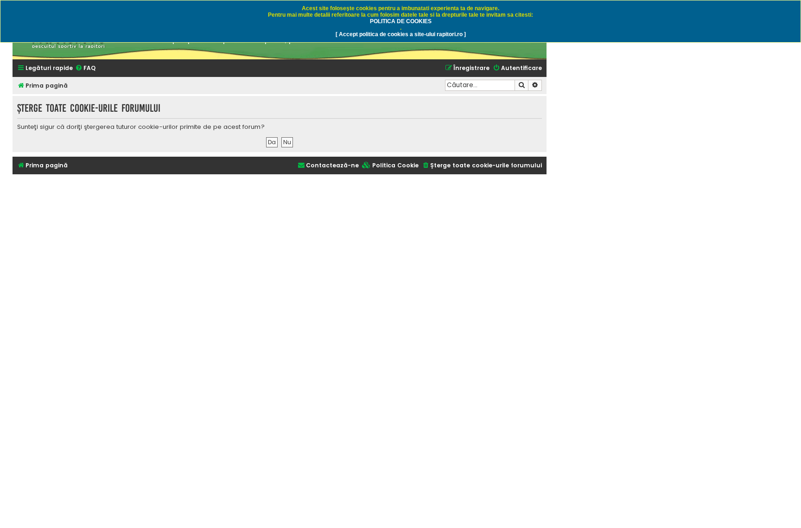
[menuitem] (85, 68)
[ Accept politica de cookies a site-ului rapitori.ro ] (401, 34)
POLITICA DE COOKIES (401, 21)
